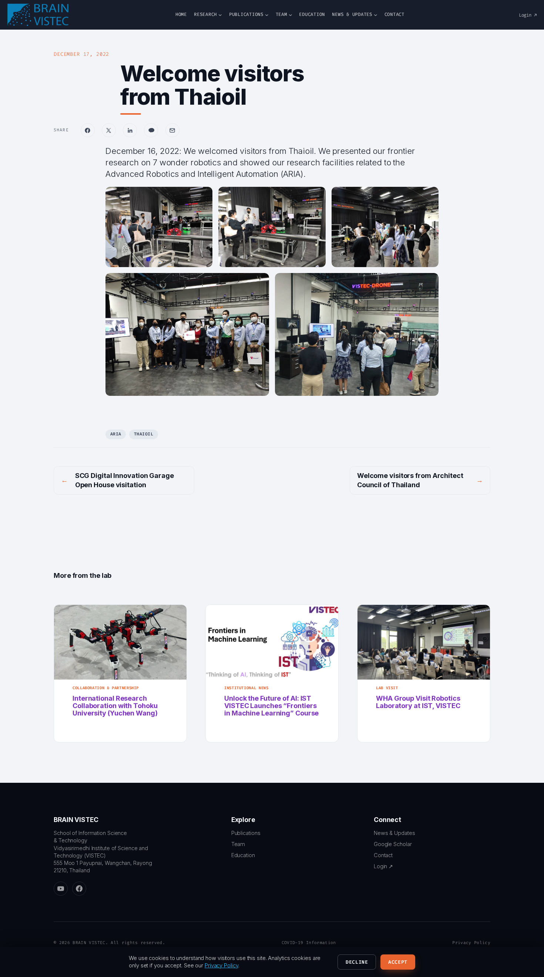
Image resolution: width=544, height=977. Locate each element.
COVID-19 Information (309, 943)
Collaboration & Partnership (106, 687)
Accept (397, 962)
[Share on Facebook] (88, 130)
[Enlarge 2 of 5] (316, 196)
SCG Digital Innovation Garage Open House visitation (124, 480)
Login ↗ (528, 15)
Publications (246, 833)
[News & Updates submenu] (375, 15)
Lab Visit (387, 687)
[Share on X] (109, 130)
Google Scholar (393, 844)
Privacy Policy (471, 943)
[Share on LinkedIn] (130, 130)
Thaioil (143, 434)
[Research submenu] (220, 15)
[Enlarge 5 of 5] (429, 282)
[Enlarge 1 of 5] (202, 196)
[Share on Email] (172, 130)
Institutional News (246, 687)
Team (238, 844)
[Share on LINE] (151, 130)
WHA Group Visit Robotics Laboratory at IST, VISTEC (418, 702)
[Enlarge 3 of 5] (429, 196)
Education (243, 855)
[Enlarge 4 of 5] (259, 282)
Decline (357, 962)
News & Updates (394, 833)
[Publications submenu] (267, 15)
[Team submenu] (290, 15)
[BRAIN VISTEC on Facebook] (79, 889)
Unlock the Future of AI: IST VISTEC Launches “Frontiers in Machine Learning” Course (271, 706)
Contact (383, 855)
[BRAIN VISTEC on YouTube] (61, 889)
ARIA (115, 434)
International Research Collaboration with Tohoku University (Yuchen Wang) (115, 706)
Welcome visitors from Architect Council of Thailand (410, 480)
